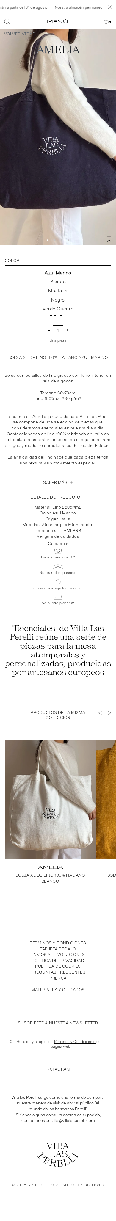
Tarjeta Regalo (58, 948)
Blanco (58, 281)
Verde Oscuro (58, 308)
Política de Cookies (58, 966)
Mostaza (58, 290)
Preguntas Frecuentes (58, 971)
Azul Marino (58, 272)
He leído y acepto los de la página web (60, 1043)
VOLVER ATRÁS (19, 33)
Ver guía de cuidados (58, 536)
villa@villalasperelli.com (73, 1120)
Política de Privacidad (58, 960)
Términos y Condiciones (75, 1041)
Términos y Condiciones (58, 942)
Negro (58, 299)
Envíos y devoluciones (58, 954)
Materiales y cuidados (58, 989)
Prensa (57, 977)
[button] (47, 240)
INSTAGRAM (58, 1068)
